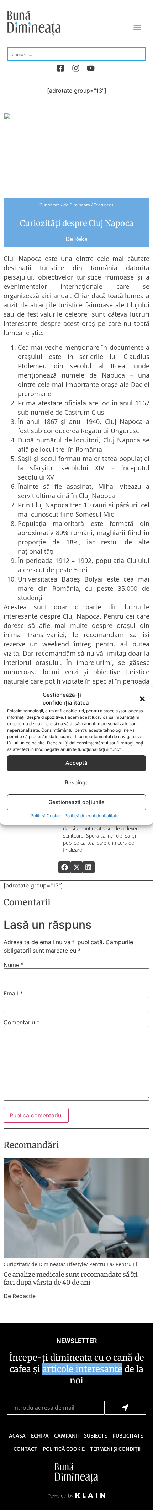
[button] (142, 698)
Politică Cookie (46, 815)
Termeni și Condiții (115, 1449)
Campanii (66, 1436)
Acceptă (76, 762)
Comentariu (21, 1022)
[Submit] (125, 1408)
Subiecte (95, 1436)
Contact (25, 1449)
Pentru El (126, 1264)
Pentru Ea (100, 1264)
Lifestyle (76, 1264)
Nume (14, 965)
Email (13, 993)
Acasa (17, 1436)
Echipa (40, 1436)
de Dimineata (76, 205)
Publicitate (127, 1436)
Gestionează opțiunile (76, 802)
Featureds (104, 205)
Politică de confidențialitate (91, 815)
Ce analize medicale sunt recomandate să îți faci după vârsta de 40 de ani (71, 1278)
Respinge (77, 782)
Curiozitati (49, 205)
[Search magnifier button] (139, 53)
